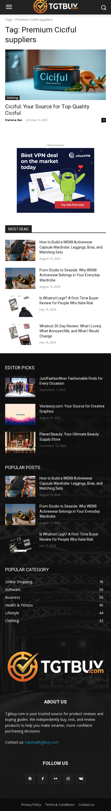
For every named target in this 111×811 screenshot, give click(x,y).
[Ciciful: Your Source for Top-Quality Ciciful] (55, 75)
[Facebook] (43, 779)
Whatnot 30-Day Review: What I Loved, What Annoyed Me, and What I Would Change (70, 331)
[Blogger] (30, 779)
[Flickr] (55, 779)
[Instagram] (68, 779)
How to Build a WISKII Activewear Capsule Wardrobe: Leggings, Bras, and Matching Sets (70, 247)
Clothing (12, 98)
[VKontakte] (81, 779)
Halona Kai (13, 120)
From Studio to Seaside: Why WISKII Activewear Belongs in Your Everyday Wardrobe (69, 275)
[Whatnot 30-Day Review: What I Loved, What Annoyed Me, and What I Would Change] (20, 334)
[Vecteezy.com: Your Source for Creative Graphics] (20, 414)
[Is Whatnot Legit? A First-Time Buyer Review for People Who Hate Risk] (20, 306)
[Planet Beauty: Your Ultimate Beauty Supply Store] (20, 442)
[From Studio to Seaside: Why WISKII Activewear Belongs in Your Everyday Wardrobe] (20, 278)
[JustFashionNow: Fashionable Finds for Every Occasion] (20, 386)
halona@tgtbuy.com (42, 742)
